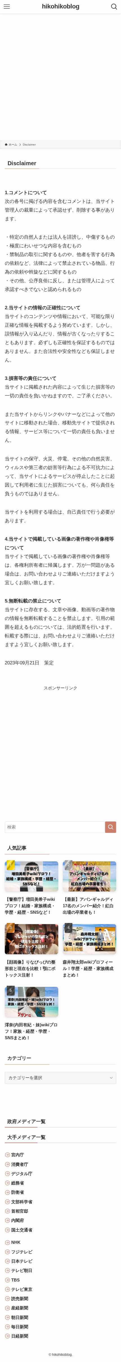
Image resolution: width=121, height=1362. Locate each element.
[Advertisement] (60, 76)
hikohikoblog (60, 7)
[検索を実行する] (110, 827)
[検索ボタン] (114, 7)
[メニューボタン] (7, 7)
